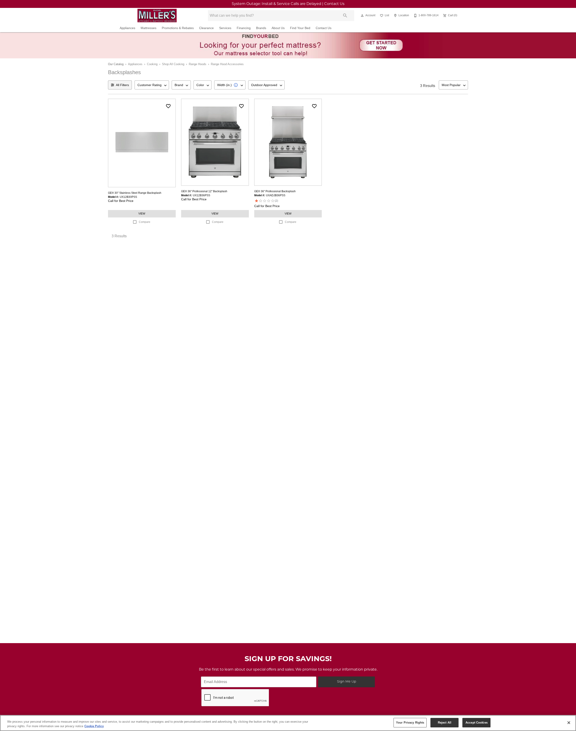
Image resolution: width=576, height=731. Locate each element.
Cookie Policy (94, 726)
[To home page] (157, 15)
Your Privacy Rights (410, 722)
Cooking (152, 64)
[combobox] (152, 84)
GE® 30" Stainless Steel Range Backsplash (134, 192)
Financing (244, 28)
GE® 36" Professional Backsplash (275, 191)
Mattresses (148, 28)
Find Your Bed (300, 28)
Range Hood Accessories (227, 64)
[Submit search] (345, 15)
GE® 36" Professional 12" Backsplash (204, 191)
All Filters (122, 85)
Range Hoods (197, 64)
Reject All (444, 722)
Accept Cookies (477, 722)
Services (225, 28)
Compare (144, 222)
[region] (288, 723)
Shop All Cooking (173, 64)
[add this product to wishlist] (168, 106)
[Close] (569, 723)
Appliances (127, 28)
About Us (278, 28)
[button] (362, 15)
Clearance (206, 28)
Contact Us (323, 28)
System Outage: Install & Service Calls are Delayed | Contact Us (288, 4)
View (141, 213)
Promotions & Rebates (178, 28)
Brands (261, 28)
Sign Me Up (346, 681)
